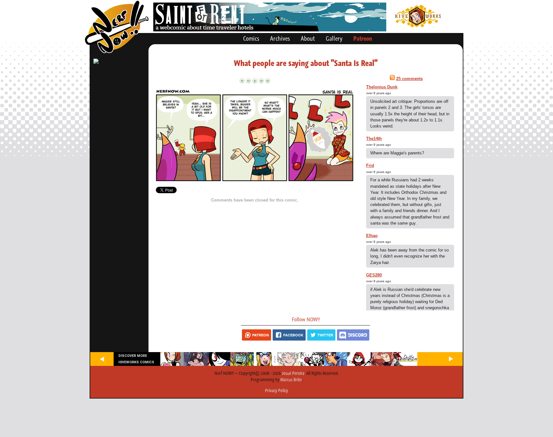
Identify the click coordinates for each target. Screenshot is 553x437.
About (308, 38)
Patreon (362, 38)
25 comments (409, 78)
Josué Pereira (293, 373)
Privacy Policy (276, 390)
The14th (374, 138)
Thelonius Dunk (381, 87)
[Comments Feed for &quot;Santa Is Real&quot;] (392, 78)
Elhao (372, 235)
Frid (370, 165)
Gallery (334, 38)
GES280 (374, 275)
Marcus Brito (291, 380)
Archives (280, 38)
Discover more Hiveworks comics (136, 359)
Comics (251, 38)
